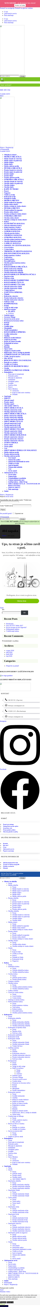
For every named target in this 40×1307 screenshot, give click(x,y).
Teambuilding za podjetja (16, 1268)
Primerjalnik (8, 1282)
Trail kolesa (16, 1007)
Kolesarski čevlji (17, 959)
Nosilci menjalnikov (18, 1090)
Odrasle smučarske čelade (20, 1194)
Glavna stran (21, 601)
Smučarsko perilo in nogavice (17, 1233)
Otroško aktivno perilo (19, 1240)
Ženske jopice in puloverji (20, 904)
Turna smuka (12, 1197)
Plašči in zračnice (17, 1068)
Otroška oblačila (13, 911)
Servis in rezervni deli (15, 1131)
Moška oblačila (13, 885)
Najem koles (12, 1266)
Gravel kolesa (16, 996)
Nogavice (15, 961)
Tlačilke (15, 1098)
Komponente (12, 1061)
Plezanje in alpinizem (15, 378)
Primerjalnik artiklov (12, 629)
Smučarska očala (13, 1207)
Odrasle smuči (17, 1173)
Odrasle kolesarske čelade (20, 1042)
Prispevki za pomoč (12, 666)
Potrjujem (3, 1302)
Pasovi (10, 387)
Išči (3, 609)
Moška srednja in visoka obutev (22, 929)
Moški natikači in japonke (20, 926)
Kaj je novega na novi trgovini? (16, 627)
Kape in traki (16, 952)
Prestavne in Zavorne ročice (21, 1083)
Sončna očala (12, 385)
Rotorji (14, 1085)
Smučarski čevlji (13, 1214)
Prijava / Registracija (10, 1284)
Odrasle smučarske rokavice (21, 1227)
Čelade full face (17, 1046)
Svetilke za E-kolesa (18, 1129)
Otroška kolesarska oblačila (21, 1026)
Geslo (6, 506)
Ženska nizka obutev (19, 937)
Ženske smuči (16, 1175)
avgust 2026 (10, 650)
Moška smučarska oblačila (20, 1185)
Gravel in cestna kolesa (15, 992)
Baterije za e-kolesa (18, 1127)
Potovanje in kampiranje (16, 374)
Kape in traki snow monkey (21, 392)
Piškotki (2, 1304)
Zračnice (11, 313)
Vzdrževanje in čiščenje (16, 1116)
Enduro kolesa (17, 1009)
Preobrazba (9, 624)
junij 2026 (9, 654)
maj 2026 (9, 656)
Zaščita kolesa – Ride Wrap (17, 1271)
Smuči (10, 1170)
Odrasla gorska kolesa (19, 977)
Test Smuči (15, 1246)
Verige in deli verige (18, 1066)
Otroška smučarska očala (20, 1212)
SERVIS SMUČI (13, 1277)
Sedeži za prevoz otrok (15, 1136)
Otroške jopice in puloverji (21, 916)
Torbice (14, 1107)
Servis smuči (16, 1258)
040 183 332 (5, 90)
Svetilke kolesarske (18, 1096)
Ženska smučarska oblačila (21, 1188)
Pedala (14, 1064)
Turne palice (16, 1201)
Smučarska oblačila (14, 1181)
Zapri (1, 608)
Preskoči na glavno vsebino (24, 8)
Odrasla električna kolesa (20, 970)
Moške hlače (16, 894)
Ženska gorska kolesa (19, 979)
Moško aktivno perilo (19, 896)
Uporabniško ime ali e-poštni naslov (15, 500)
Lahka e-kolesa (13, 990)
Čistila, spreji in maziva (19, 1120)
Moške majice (16, 892)
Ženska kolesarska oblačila (21, 1024)
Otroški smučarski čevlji (20, 1221)
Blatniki (14, 1109)
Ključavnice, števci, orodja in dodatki (24, 1112)
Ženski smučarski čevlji (19, 1220)
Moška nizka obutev (18, 928)
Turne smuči (16, 1203)
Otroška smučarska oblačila (21, 1186)
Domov (4, 535)
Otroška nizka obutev (19, 944)
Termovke (15, 391)
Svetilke (10, 383)
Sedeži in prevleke (18, 1101)
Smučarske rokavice (14, 1223)
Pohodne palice (13, 376)
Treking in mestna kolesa (16, 1000)
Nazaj (10, 883)
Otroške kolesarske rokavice (21, 1055)
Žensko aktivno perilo (19, 909)
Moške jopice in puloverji (20, 891)
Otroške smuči (17, 1177)
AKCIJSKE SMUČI (19, 1179)
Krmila (14, 1087)
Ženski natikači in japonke (20, 935)
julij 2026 (9, 652)
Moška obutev (12, 922)
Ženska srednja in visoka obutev (22, 939)
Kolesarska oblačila (14, 1018)
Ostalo (10, 948)
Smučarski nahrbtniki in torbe (21, 1249)
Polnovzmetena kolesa (15, 1002)
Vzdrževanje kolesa (12, 631)
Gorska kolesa (12, 974)
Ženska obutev (13, 931)
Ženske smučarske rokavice (21, 1229)
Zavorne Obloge (17, 1077)
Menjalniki (15, 1088)
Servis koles (12, 1264)
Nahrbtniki (11, 379)
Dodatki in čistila (17, 957)
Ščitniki (14, 1051)
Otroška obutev (13, 941)
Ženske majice (17, 905)
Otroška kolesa (13, 983)
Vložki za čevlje (17, 953)
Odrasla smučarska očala (20, 1210)
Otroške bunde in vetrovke (21, 915)
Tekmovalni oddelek (19, 1255)
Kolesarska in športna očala (17, 1027)
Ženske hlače (16, 907)
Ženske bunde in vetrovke (20, 902)
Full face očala (17, 1033)
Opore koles (16, 1114)
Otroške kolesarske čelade (20, 1044)
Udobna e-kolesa (13, 981)
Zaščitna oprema (13, 1048)
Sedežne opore (17, 1075)
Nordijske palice (13, 381)
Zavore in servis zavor (19, 1079)
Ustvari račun (9, 496)
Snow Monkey (13, 389)
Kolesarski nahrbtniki (15, 1035)
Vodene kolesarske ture (15, 1270)
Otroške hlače (16, 920)
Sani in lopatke (17, 1253)
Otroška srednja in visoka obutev (23, 946)
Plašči (11, 311)
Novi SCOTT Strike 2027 (14, 625)
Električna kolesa (13, 966)
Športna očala (16, 1031)
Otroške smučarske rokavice (21, 1231)
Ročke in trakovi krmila (20, 1103)
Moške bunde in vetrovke (20, 889)
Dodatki (15, 394)
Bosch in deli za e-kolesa (16, 1124)
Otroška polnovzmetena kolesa (22, 987)
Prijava (3, 509)
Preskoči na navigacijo (7, 8)
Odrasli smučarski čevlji (20, 1218)
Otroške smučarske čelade (20, 1196)
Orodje (14, 1135)
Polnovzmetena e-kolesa (20, 1005)
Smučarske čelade (14, 1190)
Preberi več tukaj (20, 5)
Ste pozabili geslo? (6, 513)
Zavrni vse (10, 1302)
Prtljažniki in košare (18, 1105)
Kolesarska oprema (14, 1092)
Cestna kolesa (16, 998)
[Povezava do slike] (15, 690)
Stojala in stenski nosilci (20, 1111)
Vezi (13, 1205)
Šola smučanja (13, 1279)
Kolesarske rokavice (18, 1053)
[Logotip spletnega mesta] (12, 74)
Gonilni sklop (16, 1081)
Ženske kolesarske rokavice (21, 1057)
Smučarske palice (18, 1247)
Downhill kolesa (17, 1011)
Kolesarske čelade (14, 1038)
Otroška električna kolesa (20, 972)
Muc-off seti (16, 1122)
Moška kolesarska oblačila (20, 1022)
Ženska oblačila (13, 898)
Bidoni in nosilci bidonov (20, 1099)
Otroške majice (17, 918)
